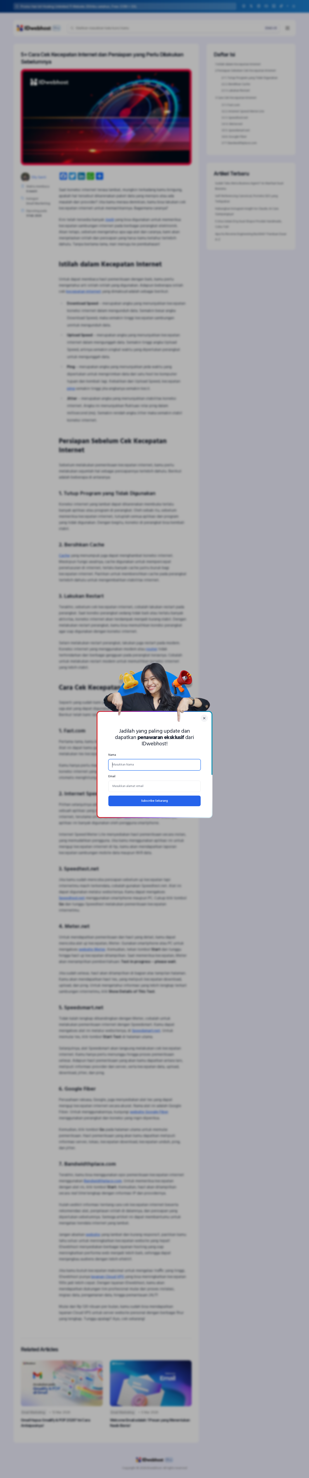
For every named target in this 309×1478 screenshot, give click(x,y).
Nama (112, 755)
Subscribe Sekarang (154, 801)
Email (111, 776)
